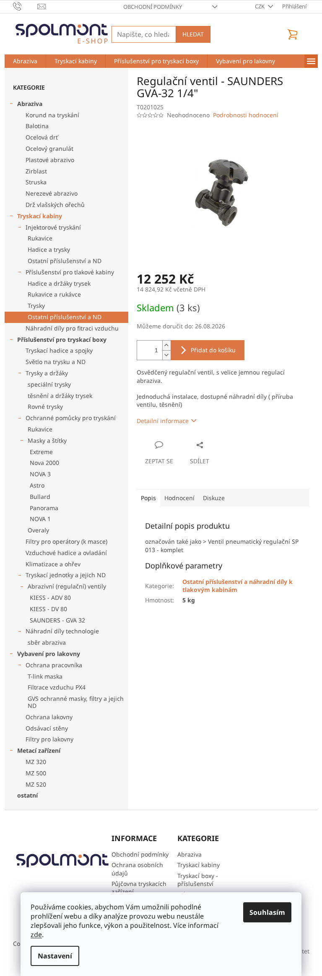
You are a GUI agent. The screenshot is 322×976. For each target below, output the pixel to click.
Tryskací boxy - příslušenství (197, 880)
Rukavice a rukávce (54, 294)
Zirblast (36, 171)
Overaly (38, 530)
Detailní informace (163, 421)
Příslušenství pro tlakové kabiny (70, 272)
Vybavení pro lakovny (48, 654)
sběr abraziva (47, 642)
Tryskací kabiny (39, 216)
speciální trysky (49, 384)
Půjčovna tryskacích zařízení (139, 888)
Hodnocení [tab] (179, 498)
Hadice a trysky (49, 249)
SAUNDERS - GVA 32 (57, 620)
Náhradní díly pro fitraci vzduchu (72, 328)
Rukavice (40, 238)
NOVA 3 (40, 474)
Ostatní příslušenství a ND (64, 261)
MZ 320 (36, 762)
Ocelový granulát (49, 148)
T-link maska (45, 676)
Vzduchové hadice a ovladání (66, 553)
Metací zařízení (38, 750)
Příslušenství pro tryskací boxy (61, 339)
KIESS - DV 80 (48, 609)
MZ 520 (36, 784)
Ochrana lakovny (49, 717)
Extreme (41, 452)
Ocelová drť (42, 137)
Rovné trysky (45, 407)
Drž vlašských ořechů (55, 205)
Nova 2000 (44, 463)
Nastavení (55, 956)
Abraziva (29, 104)
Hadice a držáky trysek (59, 283)
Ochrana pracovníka (54, 665)
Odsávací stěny (47, 728)
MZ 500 (36, 773)
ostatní (27, 795)
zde (36, 934)
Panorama (44, 508)
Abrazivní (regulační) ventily (67, 586)
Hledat (193, 34)
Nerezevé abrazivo (52, 193)
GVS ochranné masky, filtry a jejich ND (76, 702)
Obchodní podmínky (152, 6)
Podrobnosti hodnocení (245, 115)
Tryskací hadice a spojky (59, 350)
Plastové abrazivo (50, 160)
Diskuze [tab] (214, 498)
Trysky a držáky (47, 373)
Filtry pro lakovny (49, 739)
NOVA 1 (40, 519)
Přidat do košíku (213, 350)
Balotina (37, 126)
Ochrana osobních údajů (137, 869)
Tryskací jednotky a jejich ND (66, 575)
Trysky (36, 306)
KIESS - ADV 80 (50, 598)
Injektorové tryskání (53, 227)
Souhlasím (267, 912)
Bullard (40, 497)
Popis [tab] (148, 498)
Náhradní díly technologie (62, 631)
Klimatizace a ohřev (53, 564)
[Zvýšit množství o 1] (166, 345)
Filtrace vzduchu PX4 (57, 687)
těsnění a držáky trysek (60, 396)
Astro (37, 485)
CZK (260, 6)
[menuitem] (25, 61)
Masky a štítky (47, 440)
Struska (36, 182)
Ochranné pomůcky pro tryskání (71, 418)
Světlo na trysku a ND (56, 362)
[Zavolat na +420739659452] (25, 6)
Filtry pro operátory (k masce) (66, 541)
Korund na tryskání (52, 115)
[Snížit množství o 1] (166, 355)
